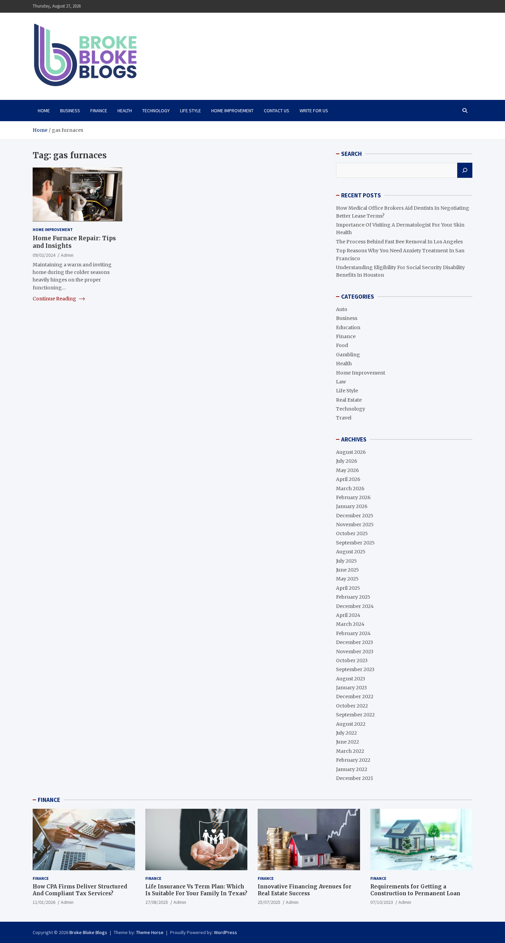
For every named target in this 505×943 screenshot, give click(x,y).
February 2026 (353, 497)
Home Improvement (232, 110)
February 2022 (353, 760)
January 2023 (351, 688)
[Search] (464, 170)
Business (70, 110)
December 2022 (354, 696)
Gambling (348, 355)
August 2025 (351, 552)
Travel (343, 418)
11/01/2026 (44, 902)
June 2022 (347, 742)
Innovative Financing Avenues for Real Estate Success (304, 890)
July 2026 (346, 461)
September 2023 (355, 669)
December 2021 (354, 778)
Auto (341, 309)
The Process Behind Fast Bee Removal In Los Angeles (399, 242)
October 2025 (352, 533)
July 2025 (346, 561)
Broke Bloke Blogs (88, 932)
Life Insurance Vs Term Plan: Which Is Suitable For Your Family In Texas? (196, 890)
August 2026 (351, 452)
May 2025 (347, 579)
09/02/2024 (44, 255)
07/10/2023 (381, 902)
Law (341, 382)
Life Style (190, 110)
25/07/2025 (269, 902)
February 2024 (353, 633)
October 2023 (352, 660)
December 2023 (354, 642)
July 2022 (346, 733)
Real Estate (349, 400)
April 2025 (348, 588)
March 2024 (350, 624)
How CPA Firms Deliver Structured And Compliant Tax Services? (80, 890)
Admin (67, 255)
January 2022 (351, 769)
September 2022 (355, 715)
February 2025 (353, 597)
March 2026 (350, 488)
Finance (98, 110)
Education (348, 327)
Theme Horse (150, 932)
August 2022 (351, 724)
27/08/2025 (156, 902)
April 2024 (348, 615)
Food (342, 345)
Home (44, 110)
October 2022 (352, 706)
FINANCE (49, 800)
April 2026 (348, 479)
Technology (156, 110)
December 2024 (355, 606)
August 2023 (350, 679)
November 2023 (354, 651)
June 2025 (347, 570)
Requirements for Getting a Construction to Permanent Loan (415, 890)
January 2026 (352, 506)
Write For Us (314, 110)
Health (124, 110)
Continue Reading (55, 299)
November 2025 (355, 524)
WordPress (225, 932)
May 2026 (347, 470)
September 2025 (355, 543)
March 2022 (350, 751)
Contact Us (276, 110)
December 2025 (354, 516)
